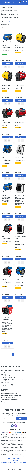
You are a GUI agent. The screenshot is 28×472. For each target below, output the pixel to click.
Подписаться (21, 418)
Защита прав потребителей (14, 458)
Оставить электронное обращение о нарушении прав (14, 462)
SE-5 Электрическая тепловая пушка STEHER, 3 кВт (6, 86)
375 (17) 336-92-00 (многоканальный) (13, 380)
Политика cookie (14, 460)
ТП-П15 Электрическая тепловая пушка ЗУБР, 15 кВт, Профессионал (6, 160)
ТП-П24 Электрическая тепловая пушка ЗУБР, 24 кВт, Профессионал (6, 198)
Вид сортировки (5, 27)
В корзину (7, 63)
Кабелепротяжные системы (8, 397)
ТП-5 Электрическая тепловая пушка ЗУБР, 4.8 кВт (19, 123)
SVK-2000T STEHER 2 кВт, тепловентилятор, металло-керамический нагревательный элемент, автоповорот (20, 242)
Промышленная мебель (7, 404)
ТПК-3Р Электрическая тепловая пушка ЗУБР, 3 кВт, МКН (6, 239)
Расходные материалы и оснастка (10, 402)
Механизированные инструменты (10, 399)
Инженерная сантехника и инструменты (11, 395)
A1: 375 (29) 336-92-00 (9, 377)
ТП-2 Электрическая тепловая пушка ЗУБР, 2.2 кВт (19, 86)
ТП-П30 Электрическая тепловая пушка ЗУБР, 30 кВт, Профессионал (6, 49)
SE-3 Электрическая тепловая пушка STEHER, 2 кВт (19, 48)
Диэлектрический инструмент (9, 393)
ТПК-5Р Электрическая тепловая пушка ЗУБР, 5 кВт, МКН (6, 282)
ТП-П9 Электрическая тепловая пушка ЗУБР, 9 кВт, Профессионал (19, 282)
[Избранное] (22, 2)
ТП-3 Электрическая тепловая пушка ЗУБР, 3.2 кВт (6, 123)
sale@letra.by (6, 375)
